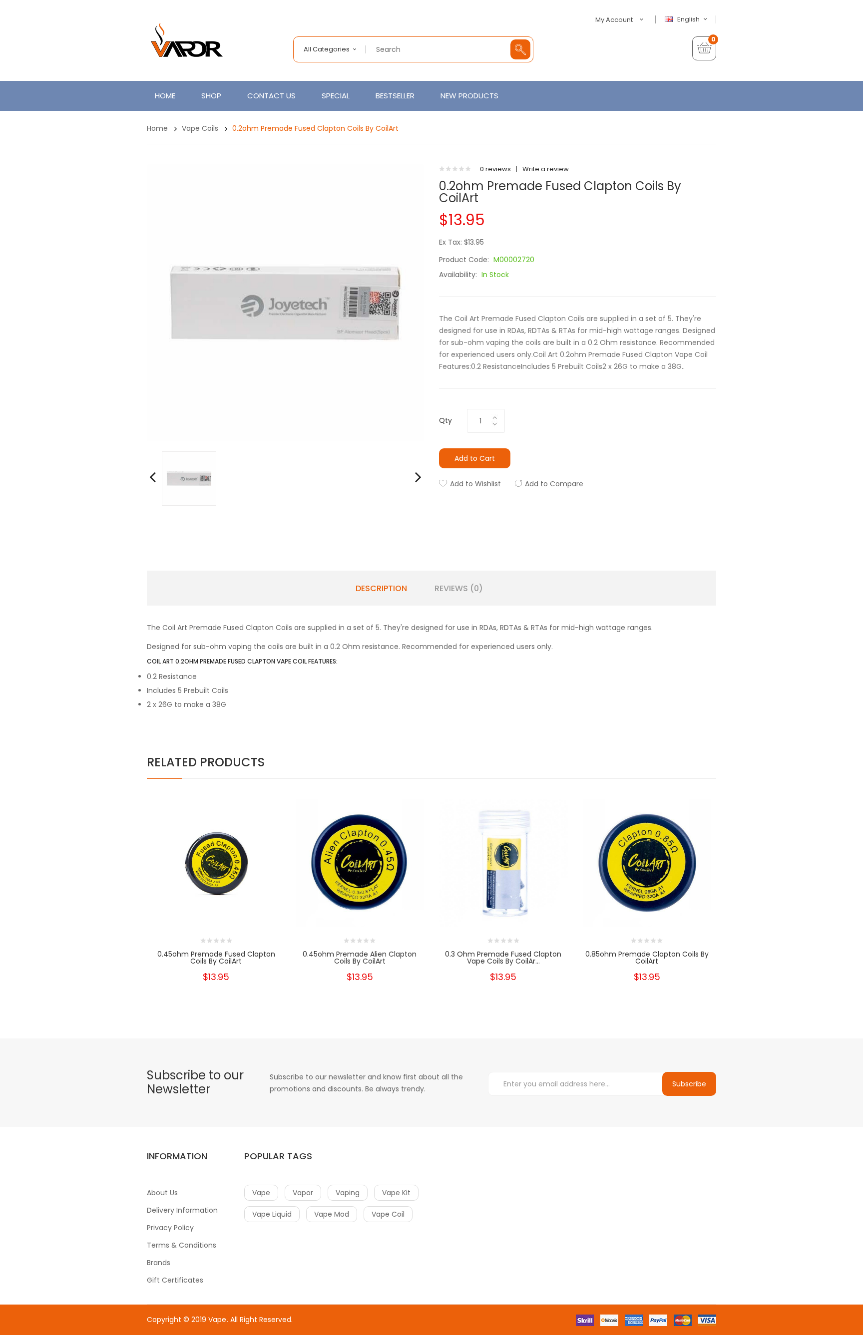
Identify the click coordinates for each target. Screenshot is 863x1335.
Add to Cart (474, 458)
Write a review (545, 169)
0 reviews (495, 169)
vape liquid (272, 1214)
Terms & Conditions (181, 1245)
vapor (303, 1193)
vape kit (396, 1193)
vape (261, 1193)
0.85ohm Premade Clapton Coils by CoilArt (647, 957)
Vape (217, 1320)
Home (157, 128)
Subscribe (689, 1084)
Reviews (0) (458, 588)
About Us (162, 1193)
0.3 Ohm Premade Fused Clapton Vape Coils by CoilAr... (503, 957)
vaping (348, 1193)
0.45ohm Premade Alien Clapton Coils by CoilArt (360, 957)
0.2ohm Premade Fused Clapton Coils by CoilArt (315, 128)
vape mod (331, 1214)
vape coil (388, 1214)
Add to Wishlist (475, 484)
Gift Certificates (175, 1280)
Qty (445, 420)
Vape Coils (200, 128)
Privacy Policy (170, 1228)
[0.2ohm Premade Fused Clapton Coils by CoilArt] (189, 478)
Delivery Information (182, 1210)
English (689, 19)
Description (381, 588)
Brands (158, 1263)
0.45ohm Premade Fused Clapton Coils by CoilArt (216, 957)
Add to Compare (554, 484)
